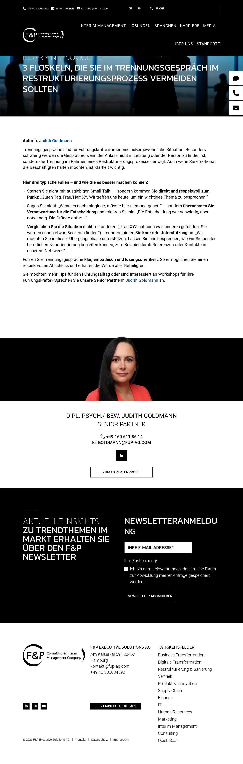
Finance (165, 697)
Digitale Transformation (179, 662)
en (139, 8)
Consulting (168, 733)
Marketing (167, 719)
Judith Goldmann (55, 140)
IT (160, 704)
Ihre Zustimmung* (141, 561)
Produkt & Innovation (177, 683)
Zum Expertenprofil (121, 472)
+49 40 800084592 (38, 8)
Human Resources (175, 712)
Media (209, 26)
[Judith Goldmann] (121, 367)
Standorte (208, 44)
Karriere (189, 26)
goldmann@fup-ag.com (124, 442)
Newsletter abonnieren (150, 596)
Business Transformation (181, 655)
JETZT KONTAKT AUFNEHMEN (116, 706)
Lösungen (140, 26)
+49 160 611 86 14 (124, 436)
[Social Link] (121, 455)
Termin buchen (65, 8)
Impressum (121, 739)
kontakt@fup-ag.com (94, 8)
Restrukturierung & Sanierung (185, 669)
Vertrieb (165, 676)
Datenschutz (99, 739)
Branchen (165, 26)
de (130, 8)
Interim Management (103, 26)
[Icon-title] (26, 706)
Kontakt (80, 739)
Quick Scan (168, 740)
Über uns (183, 44)
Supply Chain (170, 690)
